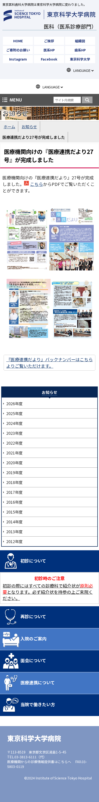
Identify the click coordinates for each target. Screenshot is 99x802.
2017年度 (14, 492)
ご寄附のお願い (18, 50)
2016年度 (14, 502)
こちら (36, 184)
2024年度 (14, 423)
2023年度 (14, 433)
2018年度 (14, 482)
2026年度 (14, 403)
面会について (33, 660)
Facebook (49, 59)
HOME (18, 40)
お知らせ (29, 126)
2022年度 (14, 443)
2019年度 (14, 472)
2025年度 (14, 413)
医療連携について (37, 682)
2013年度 (14, 531)
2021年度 (14, 453)
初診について (33, 560)
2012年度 (14, 541)
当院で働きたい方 (37, 704)
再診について (33, 616)
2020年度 (14, 462)
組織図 (80, 40)
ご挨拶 (49, 40)
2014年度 (14, 522)
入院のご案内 (33, 638)
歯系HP (80, 50)
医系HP (49, 50)
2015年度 (14, 512)
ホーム (9, 126)
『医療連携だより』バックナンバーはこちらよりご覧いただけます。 (49, 362)
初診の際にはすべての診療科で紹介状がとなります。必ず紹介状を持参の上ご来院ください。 (48, 591)
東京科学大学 (80, 59)
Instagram (18, 59)
